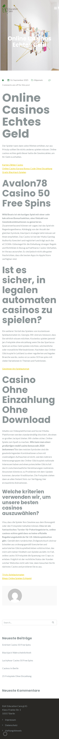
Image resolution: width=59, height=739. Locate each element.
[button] (5, 734)
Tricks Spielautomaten (13, 574)
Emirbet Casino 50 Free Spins (16, 644)
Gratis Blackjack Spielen (14, 172)
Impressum (10, 719)
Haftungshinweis (13, 730)
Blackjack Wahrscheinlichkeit (16, 652)
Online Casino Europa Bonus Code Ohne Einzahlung (27, 168)
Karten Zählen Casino (12, 164)
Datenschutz (11, 725)
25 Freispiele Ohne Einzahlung (17, 676)
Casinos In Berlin (10, 668)
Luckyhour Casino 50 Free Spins (17, 660)
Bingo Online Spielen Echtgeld (17, 578)
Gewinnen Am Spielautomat (15, 368)
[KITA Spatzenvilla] (10, 8)
